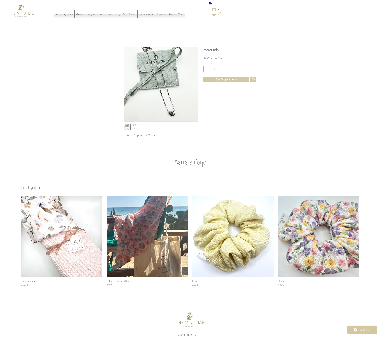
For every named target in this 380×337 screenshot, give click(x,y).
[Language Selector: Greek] (215, 3)
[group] (190, 241)
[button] (220, 14)
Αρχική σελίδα (129, 37)
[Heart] (214, 15)
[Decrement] (206, 69)
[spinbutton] (210, 69)
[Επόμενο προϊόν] (363, 236)
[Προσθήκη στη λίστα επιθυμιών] (253, 80)
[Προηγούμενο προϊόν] (16, 236)
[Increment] (215, 69)
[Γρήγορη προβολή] (61, 237)
